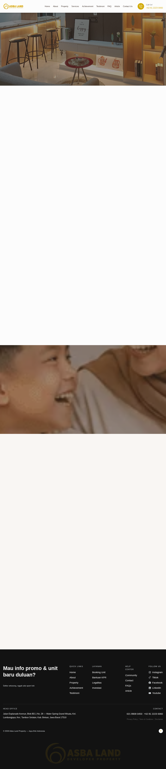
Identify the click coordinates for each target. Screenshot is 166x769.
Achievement (87, 6)
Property (64, 6)
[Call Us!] (141, 6)
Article (117, 6)
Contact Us (128, 6)
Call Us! (149, 5)
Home (47, 6)
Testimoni (100, 6)
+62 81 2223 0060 (154, 8)
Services (75, 6)
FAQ (109, 6)
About (55, 6)
